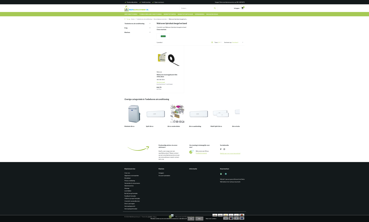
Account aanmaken (164, 175)
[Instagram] (224, 149)
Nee (199, 218)
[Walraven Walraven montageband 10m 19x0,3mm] (169, 59)
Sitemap (126, 188)
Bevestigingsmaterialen (160, 19)
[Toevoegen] (177, 88)
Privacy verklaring (129, 180)
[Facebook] (221, 149)
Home (132, 19)
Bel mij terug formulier (131, 193)
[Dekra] (222, 174)
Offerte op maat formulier (132, 198)
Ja (191, 218)
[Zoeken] (214, 8)
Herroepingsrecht (129, 206)
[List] (212, 42)
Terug (128, 19)
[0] (241, 8)
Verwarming (199, 14)
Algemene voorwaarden (131, 175)
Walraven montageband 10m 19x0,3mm (167, 76)
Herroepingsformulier (130, 209)
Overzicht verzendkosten (132, 201)
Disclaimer (127, 178)
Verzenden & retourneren (132, 183)
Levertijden (127, 191)
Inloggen (161, 173)
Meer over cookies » (211, 218)
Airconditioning (130, 14)
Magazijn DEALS (212, 14)
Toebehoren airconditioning (150, 14)
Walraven (159, 72)
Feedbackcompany (201, 153)
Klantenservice (129, 186)
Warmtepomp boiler (185, 14)
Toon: (216, 42)
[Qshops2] (227, 174)
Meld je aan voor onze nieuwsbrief (230, 153)
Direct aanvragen (129, 203)
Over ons (127, 173)
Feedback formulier (130, 196)
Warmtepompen (170, 14)
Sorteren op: (228, 42)
